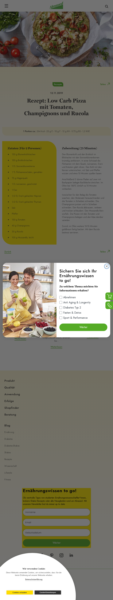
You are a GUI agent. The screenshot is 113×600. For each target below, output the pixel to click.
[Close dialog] (106, 266)
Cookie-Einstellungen (48, 592)
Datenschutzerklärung (33, 579)
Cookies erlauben (20, 593)
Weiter (83, 327)
